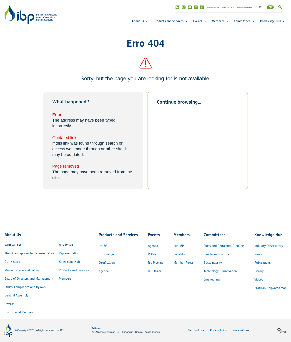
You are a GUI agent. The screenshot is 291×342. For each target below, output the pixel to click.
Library (259, 271)
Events (197, 21)
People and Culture (216, 254)
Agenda (104, 271)
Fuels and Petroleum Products (224, 246)
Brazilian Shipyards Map (270, 288)
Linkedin (177, 7)
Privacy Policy (218, 330)
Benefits (179, 254)
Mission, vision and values (22, 270)
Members (218, 21)
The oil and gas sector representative (29, 253)
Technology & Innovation (220, 271)
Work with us (241, 330)
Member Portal (244, 7)
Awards (9, 304)
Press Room (213, 7)
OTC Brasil (154, 271)
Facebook (202, 7)
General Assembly (16, 295)
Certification (107, 263)
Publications (262, 263)
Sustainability (213, 263)
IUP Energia (106, 254)
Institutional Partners (19, 312)
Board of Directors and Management (29, 279)
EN (270, 7)
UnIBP (103, 246)
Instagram (184, 7)
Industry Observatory (268, 246)
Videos (258, 279)
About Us (138, 21)
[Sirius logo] (281, 330)
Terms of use (196, 330)
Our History (12, 262)
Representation (69, 253)
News (258, 254)
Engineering (212, 279)
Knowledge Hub (270, 21)
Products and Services (169, 21)
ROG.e (152, 254)
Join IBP (178, 246)
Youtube (190, 7)
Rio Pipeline (155, 263)
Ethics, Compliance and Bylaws (25, 287)
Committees (242, 21)
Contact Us (228, 7)
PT (260, 7)
